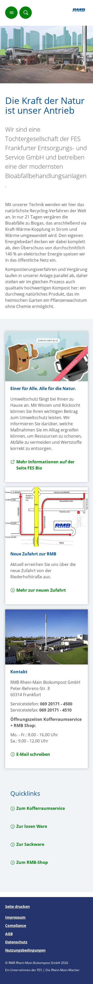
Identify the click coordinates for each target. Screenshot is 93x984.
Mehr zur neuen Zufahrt (41, 590)
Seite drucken (17, 906)
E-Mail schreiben (33, 754)
